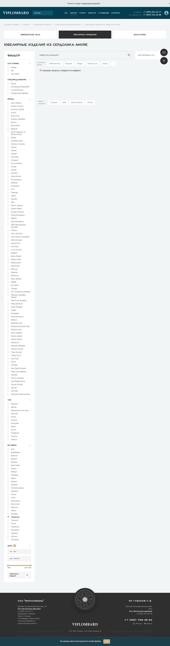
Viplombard (16, 13)
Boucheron (15, 126)
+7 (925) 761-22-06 (152, 15)
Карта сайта (35, 619)
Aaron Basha (16, 103)
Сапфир (14, 514)
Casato (14, 151)
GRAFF (14, 218)
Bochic (14, 122)
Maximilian (15, 266)
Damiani (14, 173)
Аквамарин (15, 452)
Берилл (14, 459)
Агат (13, 449)
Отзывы (27, 616)
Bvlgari (13, 138)
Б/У (12, 71)
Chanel (14, 154)
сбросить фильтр (14, 575)
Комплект (15, 423)
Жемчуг (14, 472)
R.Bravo (14, 320)
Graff (64, 103)
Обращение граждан (26, 614)
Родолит (14, 507)
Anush (13, 113)
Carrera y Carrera (18, 144)
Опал (13, 498)
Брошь (14, 407)
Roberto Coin (16, 330)
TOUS (13, 362)
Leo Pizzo (15, 247)
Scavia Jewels (16, 336)
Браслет (14, 404)
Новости (92, 13)
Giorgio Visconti (17, 212)
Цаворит (14, 533)
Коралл (14, 482)
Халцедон (15, 530)
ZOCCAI (14, 391)
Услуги (82, 13)
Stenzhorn (15, 343)
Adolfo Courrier (17, 106)
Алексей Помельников (20, 394)
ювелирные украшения (84, 34)
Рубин (13, 511)
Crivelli (13, 167)
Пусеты (14, 436)
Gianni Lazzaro (17, 205)
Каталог (73, 13)
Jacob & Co (15, 243)
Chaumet (15, 157)
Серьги (14, 440)
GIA (12, 202)
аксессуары (140, 34)
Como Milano (16, 163)
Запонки (14, 414)
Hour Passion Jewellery (20, 237)
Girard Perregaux (18, 215)
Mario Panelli (16, 256)
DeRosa (14, 183)
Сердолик (15, 517)
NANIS (13, 282)
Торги (20, 616)
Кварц (13, 478)
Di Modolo (15, 186)
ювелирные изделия (90, 4)
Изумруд (14, 475)
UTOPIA (14, 365)
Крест (13, 427)
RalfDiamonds (16, 323)
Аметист (14, 456)
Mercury (14, 269)
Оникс (13, 494)
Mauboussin (16, 263)
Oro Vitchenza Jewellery (21, 292)
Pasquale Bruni (17, 304)
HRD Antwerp (16, 240)
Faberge (14, 193)
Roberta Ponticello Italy (20, 326)
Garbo (13, 196)
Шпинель (15, 540)
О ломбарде (103, 13)
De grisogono (16, 180)
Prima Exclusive (17, 317)
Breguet (14, 129)
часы (78, 4)
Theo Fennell (16, 352)
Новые (13, 67)
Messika (14, 272)
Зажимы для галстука (19, 410)
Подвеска (15, 433)
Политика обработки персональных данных (27, 622)
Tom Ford (15, 359)
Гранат (14, 469)
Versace (14, 375)
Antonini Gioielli (17, 109)
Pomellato (15, 313)
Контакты (115, 13)
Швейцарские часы (30, 34)
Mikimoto (15, 276)
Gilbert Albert (16, 209)
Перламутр (15, 501)
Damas (13, 170)
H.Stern (14, 230)
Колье (13, 417)
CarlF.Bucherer (17, 141)
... (113, 64)
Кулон (13, 430)
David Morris (16, 176)
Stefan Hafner (16, 339)
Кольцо (14, 420)
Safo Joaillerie (16, 333)
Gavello (14, 199)
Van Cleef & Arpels (18, 368)
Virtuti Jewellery (17, 378)
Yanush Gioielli (17, 385)
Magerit (14, 253)
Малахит (14, 491)
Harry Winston (16, 234)
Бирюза (14, 462)
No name (14, 285)
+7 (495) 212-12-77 (152, 12)
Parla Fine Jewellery (19, 301)
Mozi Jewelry (16, 279)
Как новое (15, 74)
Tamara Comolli (17, 349)
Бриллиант (15, 465)
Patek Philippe (16, 307)
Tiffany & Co (16, 356)
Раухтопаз (15, 504)
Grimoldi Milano (17, 222)
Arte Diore (15, 116)
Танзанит (15, 520)
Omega (14, 289)
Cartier (14, 147)
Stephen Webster (18, 346)
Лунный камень (17, 488)
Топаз (13, 524)
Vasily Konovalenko (18, 372)
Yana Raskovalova (18, 381)
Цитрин (14, 536)
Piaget (13, 310)
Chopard (14, 160)
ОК (107, 642)
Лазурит (14, 485)
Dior (12, 189)
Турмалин (15, 527)
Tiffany (90, 103)
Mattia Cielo (16, 259)
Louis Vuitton (16, 250)
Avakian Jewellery (18, 119)
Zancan (14, 388)
